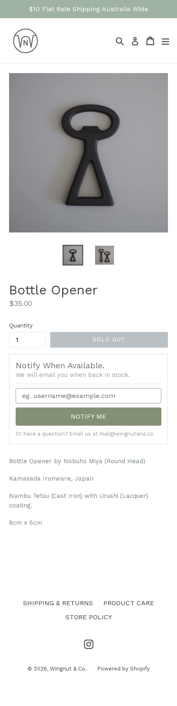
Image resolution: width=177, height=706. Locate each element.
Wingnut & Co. (68, 669)
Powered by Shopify (123, 669)
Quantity (21, 325)
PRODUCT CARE (128, 603)
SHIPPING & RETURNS (58, 603)
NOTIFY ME (88, 416)
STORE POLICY (88, 617)
